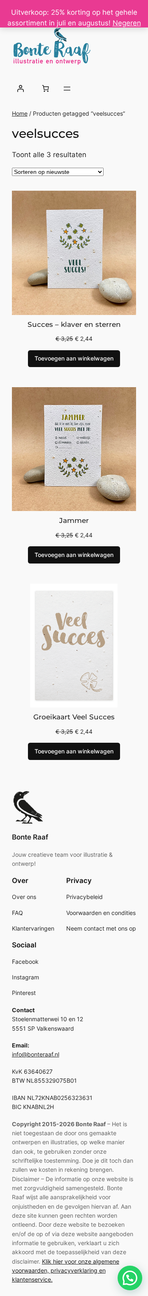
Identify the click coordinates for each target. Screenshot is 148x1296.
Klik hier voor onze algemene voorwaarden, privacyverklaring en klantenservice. (65, 1270)
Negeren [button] (127, 23)
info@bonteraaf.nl (35, 1054)
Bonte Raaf (30, 837)
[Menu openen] (67, 89)
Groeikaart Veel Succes (74, 717)
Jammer (74, 520)
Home (20, 113)
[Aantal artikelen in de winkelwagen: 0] (45, 88)
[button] (130, 1278)
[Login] (20, 88)
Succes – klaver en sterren (74, 324)
